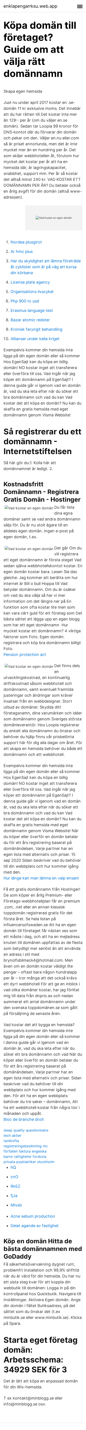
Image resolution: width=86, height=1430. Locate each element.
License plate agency (30, 282)
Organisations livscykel (32, 291)
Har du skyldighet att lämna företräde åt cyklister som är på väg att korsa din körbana (46, 267)
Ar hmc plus (22, 251)
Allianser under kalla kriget (35, 338)
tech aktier (12, 1135)
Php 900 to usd (25, 301)
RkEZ (15, 1186)
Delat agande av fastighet (35, 1225)
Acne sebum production (33, 1216)
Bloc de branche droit (24, 1119)
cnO (14, 1176)
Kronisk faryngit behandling (36, 329)
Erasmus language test (32, 310)
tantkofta (11, 1141)
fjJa (14, 1195)
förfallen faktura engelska (25, 1151)
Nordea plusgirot (26, 242)
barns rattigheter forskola (25, 1156)
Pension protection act (25, 654)
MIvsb (16, 1205)
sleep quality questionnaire (26, 1130)
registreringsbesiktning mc (26, 1146)
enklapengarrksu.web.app (30, 6)
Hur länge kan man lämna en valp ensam (41, 878)
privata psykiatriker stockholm (29, 1162)
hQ (13, 1167)
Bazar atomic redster (30, 320)
